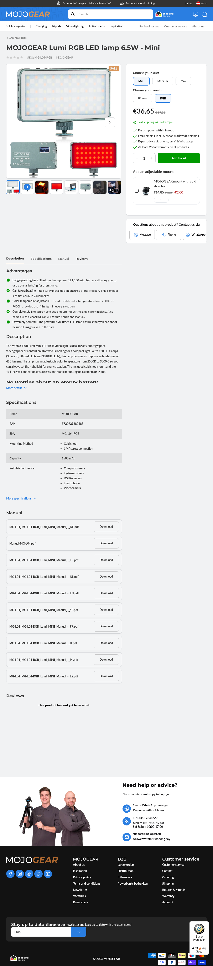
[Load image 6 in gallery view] (99, 187)
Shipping (168, 883)
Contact (167, 871)
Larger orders (126, 864)
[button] (156, 200)
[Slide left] (17, 122)
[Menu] (206, 923)
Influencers (125, 877)
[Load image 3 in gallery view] (56, 187)
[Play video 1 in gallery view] (27, 187)
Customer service (173, 864)
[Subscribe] (78, 932)
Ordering (168, 877)
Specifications (41, 259)
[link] (146, 191)
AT (202, 3)
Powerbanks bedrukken (133, 883)
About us (79, 864)
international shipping (140, 3)
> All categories (15, 26)
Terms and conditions (86, 883)
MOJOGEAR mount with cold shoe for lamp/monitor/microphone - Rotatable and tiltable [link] (175, 183)
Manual (63, 259)
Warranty (168, 896)
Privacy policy (82, 877)
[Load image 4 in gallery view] (71, 187)
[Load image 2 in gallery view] (41, 187)
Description (15, 258)
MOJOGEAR (112, 959)
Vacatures (79, 896)
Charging (41, 26)
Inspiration (80, 871)
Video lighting (75, 26)
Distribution (126, 871)
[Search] (72, 14)
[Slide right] (110, 122)
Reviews (82, 259)
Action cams (97, 26)
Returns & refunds (173, 889)
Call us (188, 3)
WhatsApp (199, 234)
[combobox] (110, 14)
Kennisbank (80, 902)
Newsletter (80, 889)
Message (145, 234)
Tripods (56, 26)
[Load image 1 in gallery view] (12, 187)
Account (167, 902)
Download (106, 526)
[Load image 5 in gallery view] (85, 187)
